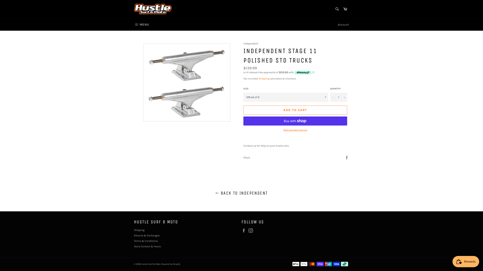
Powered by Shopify (170, 264)
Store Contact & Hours (147, 246)
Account (343, 24)
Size (245, 88)
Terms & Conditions (146, 241)
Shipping (264, 78)
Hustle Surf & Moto (151, 264)
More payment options (295, 130)
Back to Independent (243, 193)
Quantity (335, 88)
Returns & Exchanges (147, 235)
